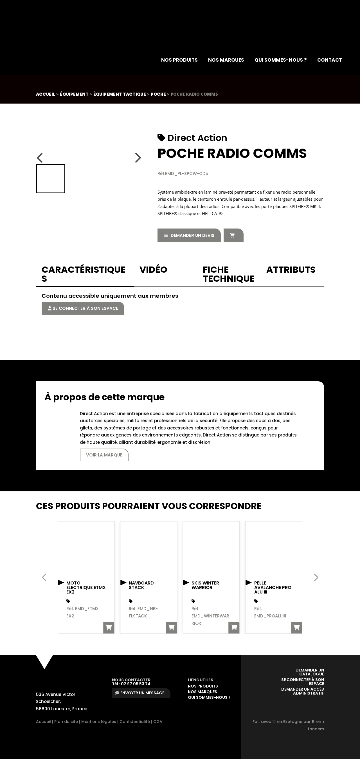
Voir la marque (104, 455)
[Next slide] (137, 157)
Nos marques (226, 60)
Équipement (74, 94)
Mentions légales (98, 721)
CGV (158, 721)
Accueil (45, 94)
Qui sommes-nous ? (281, 60)
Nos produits (179, 60)
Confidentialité (135, 721)
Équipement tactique (119, 94)
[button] (50, 178)
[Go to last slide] (40, 157)
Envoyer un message (142, 693)
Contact (329, 60)
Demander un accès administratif (302, 691)
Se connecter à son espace (84, 308)
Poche (158, 94)
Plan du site (66, 721)
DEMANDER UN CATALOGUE (309, 672)
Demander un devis (193, 235)
